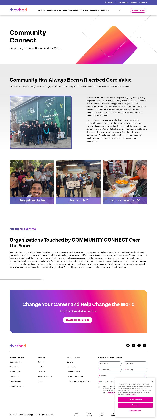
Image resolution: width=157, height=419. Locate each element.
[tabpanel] (78, 209)
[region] (135, 397)
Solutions (41, 362)
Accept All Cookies (135, 399)
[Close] (152, 381)
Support (134, 3)
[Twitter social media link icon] (133, 345)
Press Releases (15, 381)
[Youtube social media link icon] (144, 345)
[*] (110, 367)
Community (14, 377)
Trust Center (71, 367)
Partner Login (123, 3)
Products (41, 367)
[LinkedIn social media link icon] (128, 345)
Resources (42, 372)
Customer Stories (73, 372)
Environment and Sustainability (78, 381)
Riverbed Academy (45, 377)
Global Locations (16, 362)
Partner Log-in (15, 372)
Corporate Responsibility (76, 377)
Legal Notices (89, 414)
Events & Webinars (17, 386)
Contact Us (143, 3)
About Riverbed (73, 358)
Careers (70, 362)
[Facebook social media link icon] (139, 345)
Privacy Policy (113, 392)
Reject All (135, 405)
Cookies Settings (135, 411)
